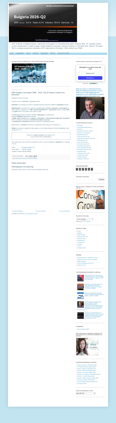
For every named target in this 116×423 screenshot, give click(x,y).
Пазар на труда (81, 238)
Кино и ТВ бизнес (81, 142)
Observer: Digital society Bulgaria (85, 368)
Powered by (86, 83)
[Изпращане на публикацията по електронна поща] (26, 156)
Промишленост (81, 240)
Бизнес (79, 231)
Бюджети (79, 233)
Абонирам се (90, 78)
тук (60, 124)
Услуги (79, 246)
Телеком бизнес (81, 155)
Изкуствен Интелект (82, 136)
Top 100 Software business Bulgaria (86, 381)
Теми (11, 53)
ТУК (54, 135)
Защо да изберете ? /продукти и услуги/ (87, 257)
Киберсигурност (81, 140)
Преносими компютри (83, 147)
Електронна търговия (82, 133)
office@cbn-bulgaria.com (28, 147)
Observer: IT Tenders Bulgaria (84, 376)
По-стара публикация (64, 211)
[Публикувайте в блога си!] (31, 156)
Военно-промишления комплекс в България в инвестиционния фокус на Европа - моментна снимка (94, 294)
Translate (88, 221)
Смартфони (80, 151)
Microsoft (20, 158)
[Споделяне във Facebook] (34, 156)
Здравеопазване (81, 134)
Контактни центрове (82, 144)
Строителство (81, 242)
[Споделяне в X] (33, 156)
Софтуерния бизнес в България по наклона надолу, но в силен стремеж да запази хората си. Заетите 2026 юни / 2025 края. (94, 277)
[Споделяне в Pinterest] (36, 156)
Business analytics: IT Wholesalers (85, 365)
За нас (28, 53)
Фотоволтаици (81, 157)
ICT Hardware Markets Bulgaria (85, 366)
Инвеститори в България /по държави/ (87, 259)
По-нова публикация (17, 211)
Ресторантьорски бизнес (83, 149)
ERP (17, 158)
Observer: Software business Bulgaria (86, 378)
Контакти (35, 53)
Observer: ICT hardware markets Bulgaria (87, 374)
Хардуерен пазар (81, 158)
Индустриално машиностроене (85, 138)
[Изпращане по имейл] (29, 156)
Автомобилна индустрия (83, 127)
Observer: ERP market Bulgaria (30, 158)
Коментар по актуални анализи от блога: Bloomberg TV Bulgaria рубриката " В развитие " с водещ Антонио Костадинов (93, 286)
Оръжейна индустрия (82, 146)
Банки (78, 129)
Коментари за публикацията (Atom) (28, 213)
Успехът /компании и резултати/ (85, 263)
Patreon (52, 53)
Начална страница (41, 211)
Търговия (79, 244)
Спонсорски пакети (63, 53)
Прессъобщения (81, 329)
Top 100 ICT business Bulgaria (84, 379)
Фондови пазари (81, 247)
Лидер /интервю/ (81, 261)
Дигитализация (81, 234)
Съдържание (20, 53)
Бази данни (44, 53)
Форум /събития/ (81, 265)
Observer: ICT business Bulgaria (85, 372)
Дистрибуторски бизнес (83, 131)
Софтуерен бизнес (82, 153)
